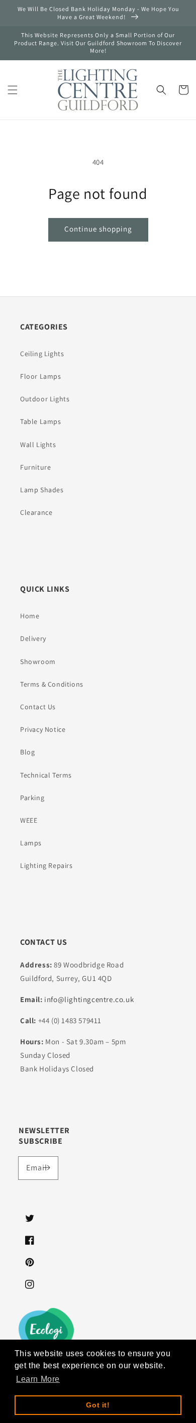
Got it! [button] (98, 1405)
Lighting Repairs (46, 865)
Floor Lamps (40, 376)
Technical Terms (46, 775)
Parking (32, 797)
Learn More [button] (38, 1379)
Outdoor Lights (44, 398)
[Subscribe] (47, 1168)
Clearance (36, 512)
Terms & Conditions (51, 684)
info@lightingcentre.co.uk (89, 999)
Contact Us (38, 706)
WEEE (28, 820)
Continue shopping (98, 229)
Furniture (35, 467)
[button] (13, 90)
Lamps (31, 842)
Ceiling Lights (42, 353)
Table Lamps (40, 421)
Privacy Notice (42, 729)
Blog (27, 751)
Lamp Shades (42, 489)
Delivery (33, 638)
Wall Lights (38, 444)
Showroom (38, 661)
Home (29, 615)
